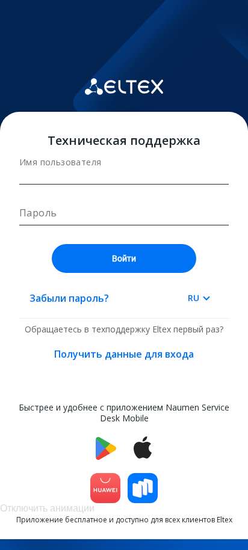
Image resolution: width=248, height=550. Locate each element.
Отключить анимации (47, 508)
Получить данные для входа (124, 354)
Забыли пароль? (69, 298)
